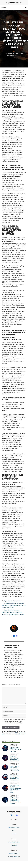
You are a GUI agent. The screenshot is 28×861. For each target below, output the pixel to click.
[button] (26, 7)
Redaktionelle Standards (14, 842)
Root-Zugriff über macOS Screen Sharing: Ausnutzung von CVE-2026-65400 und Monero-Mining (15, 789)
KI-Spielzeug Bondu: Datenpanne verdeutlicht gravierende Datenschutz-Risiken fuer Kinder (14, 605)
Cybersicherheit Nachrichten (13, 601)
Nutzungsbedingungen (14, 856)
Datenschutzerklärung (14, 853)
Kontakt (14, 834)
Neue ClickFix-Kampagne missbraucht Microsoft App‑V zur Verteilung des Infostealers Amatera (13, 612)
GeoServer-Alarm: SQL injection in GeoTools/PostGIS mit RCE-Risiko (15, 749)
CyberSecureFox (14, 2)
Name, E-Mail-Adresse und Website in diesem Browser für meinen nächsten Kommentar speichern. (14, 721)
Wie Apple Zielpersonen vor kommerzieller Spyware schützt (14, 758)
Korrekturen (14, 845)
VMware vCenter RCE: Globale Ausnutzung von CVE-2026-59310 (14, 768)
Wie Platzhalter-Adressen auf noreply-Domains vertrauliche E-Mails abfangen (15, 800)
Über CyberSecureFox (14, 827)
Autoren (14, 830)
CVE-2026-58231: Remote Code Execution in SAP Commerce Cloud (14, 778)
